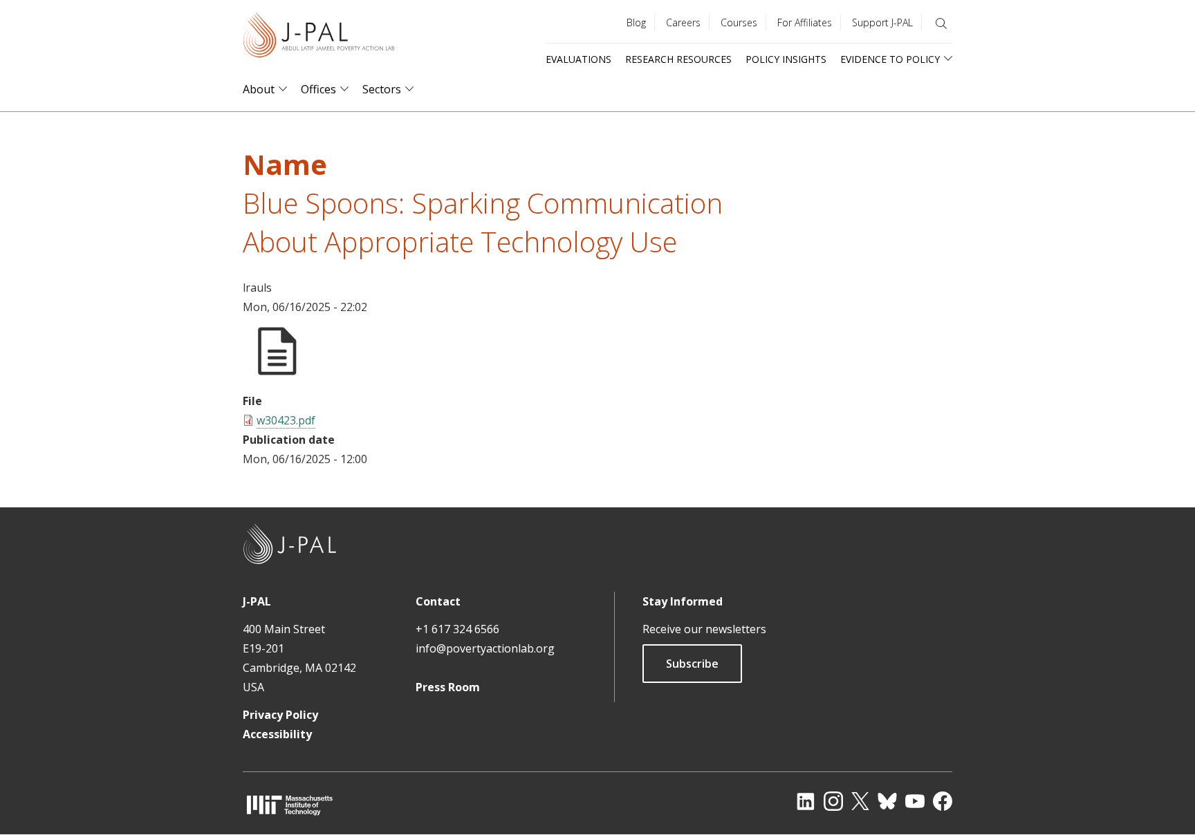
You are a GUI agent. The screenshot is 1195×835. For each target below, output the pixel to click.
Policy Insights (785, 59)
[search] (941, 23)
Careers (683, 22)
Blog (636, 22)
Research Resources (678, 59)
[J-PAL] (319, 37)
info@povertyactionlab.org (485, 648)
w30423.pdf (286, 420)
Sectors (381, 89)
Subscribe (692, 663)
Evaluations (578, 59)
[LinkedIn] (805, 801)
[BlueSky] (887, 801)
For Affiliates (804, 22)
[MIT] (290, 804)
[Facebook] (942, 801)
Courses (739, 22)
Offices (318, 89)
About (259, 89)
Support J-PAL (882, 22)
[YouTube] (915, 801)
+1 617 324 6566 (457, 629)
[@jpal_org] (833, 801)
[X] (860, 801)
